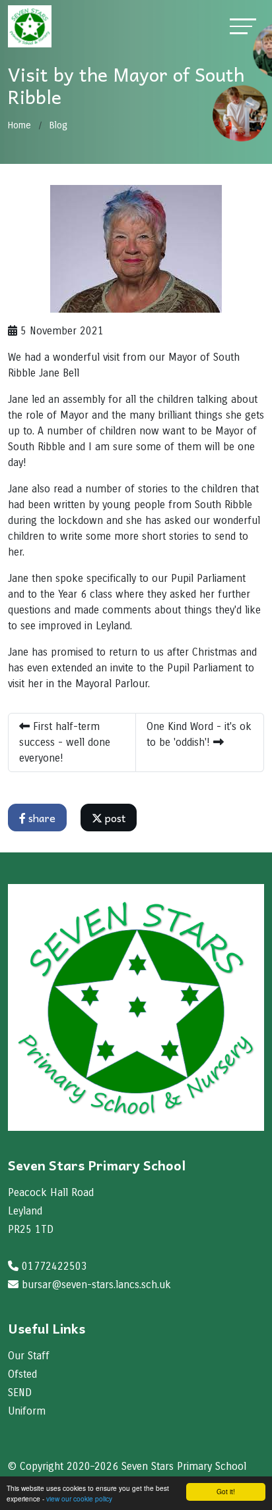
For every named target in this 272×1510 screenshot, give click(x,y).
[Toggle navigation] (243, 26)
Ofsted (22, 1374)
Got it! (226, 1491)
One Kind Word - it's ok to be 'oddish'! (199, 734)
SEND (20, 1392)
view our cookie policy (79, 1498)
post (113, 817)
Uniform (27, 1411)
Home (19, 125)
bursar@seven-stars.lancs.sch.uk (96, 1284)
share (40, 817)
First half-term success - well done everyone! (64, 742)
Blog (58, 125)
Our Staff (29, 1355)
